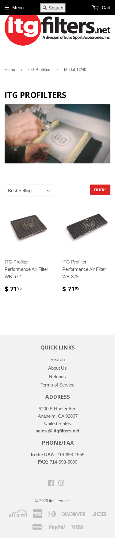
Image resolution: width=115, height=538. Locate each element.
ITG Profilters (40, 69)
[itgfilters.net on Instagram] (61, 483)
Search (57, 359)
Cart (105, 7)
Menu (18, 7)
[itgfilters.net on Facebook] (51, 483)
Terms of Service (57, 384)
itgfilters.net (59, 501)
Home (10, 69)
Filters (100, 190)
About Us (57, 368)
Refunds (57, 376)
